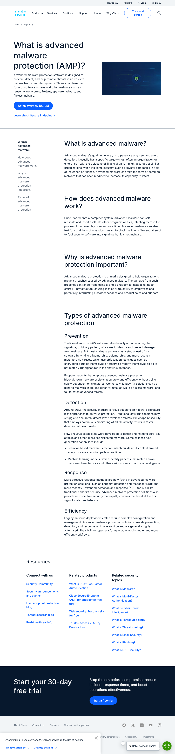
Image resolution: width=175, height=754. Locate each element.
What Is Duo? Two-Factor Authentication (85, 586)
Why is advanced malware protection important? (24, 181)
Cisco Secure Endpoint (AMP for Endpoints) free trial (85, 599)
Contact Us (38, 725)
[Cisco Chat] (167, 746)
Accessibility (131, 736)
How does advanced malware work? (27, 161)
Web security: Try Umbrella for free (86, 613)
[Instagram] (159, 725)
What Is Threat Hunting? (127, 627)
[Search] (159, 13)
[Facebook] (124, 725)
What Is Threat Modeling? (128, 619)
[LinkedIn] (142, 725)
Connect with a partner (76, 725)
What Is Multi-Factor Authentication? (125, 598)
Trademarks (148, 736)
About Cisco (20, 725)
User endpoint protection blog (42, 605)
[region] (50, 743)
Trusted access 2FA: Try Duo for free (84, 625)
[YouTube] (150, 725)
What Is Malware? (123, 589)
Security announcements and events (42, 593)
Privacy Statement (15, 747)
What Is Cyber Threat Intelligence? (125, 610)
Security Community (39, 584)
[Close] (96, 738)
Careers (54, 725)
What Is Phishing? (123, 642)
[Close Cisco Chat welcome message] (123, 743)
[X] (133, 725)
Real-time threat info (39, 622)
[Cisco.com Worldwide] (20, 13)
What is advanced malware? (24, 146)
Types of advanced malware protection (24, 203)
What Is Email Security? (127, 635)
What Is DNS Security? (126, 650)
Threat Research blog (40, 614)
